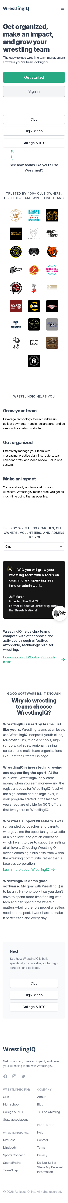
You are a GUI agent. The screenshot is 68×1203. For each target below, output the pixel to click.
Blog (40, 1104)
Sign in (34, 91)
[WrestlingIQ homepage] (16, 8)
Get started (34, 77)
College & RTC (34, 143)
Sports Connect (14, 1155)
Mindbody (10, 1147)
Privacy (42, 1155)
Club (34, 119)
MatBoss (9, 1140)
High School (34, 131)
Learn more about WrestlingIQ (26, 870)
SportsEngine (12, 1163)
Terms (41, 1147)
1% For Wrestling (48, 1112)
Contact (42, 1140)
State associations (15, 1119)
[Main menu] (62, 8)
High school (11, 1104)
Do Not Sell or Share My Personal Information (50, 1167)
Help (40, 1132)
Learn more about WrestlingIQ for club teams (29, 659)
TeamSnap (10, 1170)
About (41, 1097)
